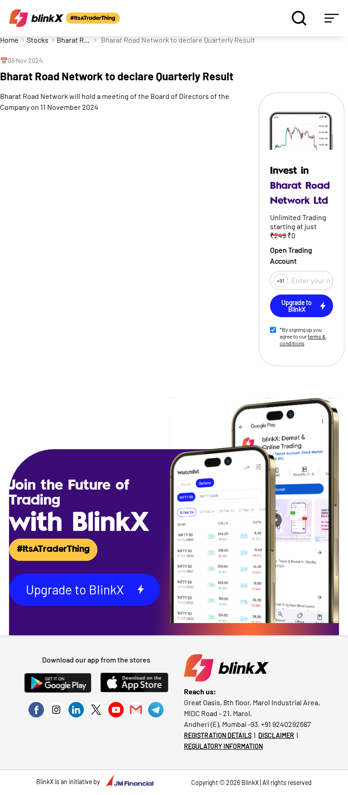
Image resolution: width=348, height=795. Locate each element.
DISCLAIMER (276, 735)
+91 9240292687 (286, 724)
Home (9, 39)
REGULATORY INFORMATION (223, 746)
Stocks (37, 39)
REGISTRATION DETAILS (217, 735)
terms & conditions (303, 339)
